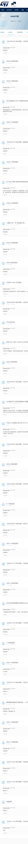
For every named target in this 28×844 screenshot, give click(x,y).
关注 (4, 22)
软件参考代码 (15, 403)
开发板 (9, 704)
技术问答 (9, 10)
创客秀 (21, 32)
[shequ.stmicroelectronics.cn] (8, 4)
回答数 (13, 21)
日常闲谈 (9, 63)
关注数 (19, 21)
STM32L (13, 704)
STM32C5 (10, 225)
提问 (3, 32)
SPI (8, 284)
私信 (4, 25)
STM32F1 (10, 403)
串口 (9, 344)
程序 (9, 102)
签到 (9, 43)
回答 (11, 32)
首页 (3, 10)
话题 (22, 10)
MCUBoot (10, 183)
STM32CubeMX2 (16, 225)
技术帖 (16, 10)
